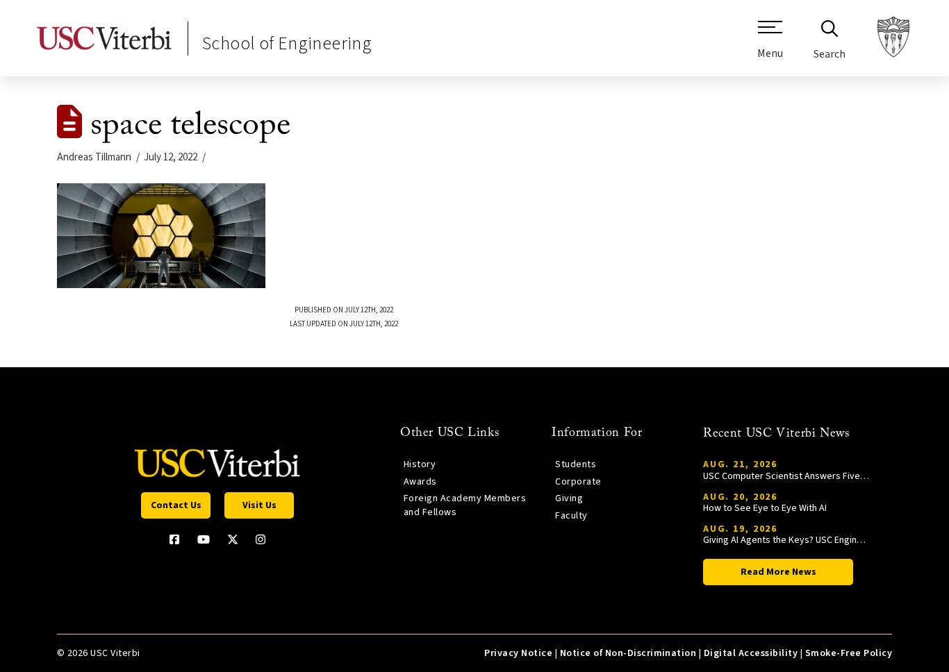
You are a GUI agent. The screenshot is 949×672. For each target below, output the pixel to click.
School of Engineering (287, 43)
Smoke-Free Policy (848, 653)
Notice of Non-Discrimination (628, 653)
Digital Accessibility (751, 653)
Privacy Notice (518, 653)
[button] (770, 45)
